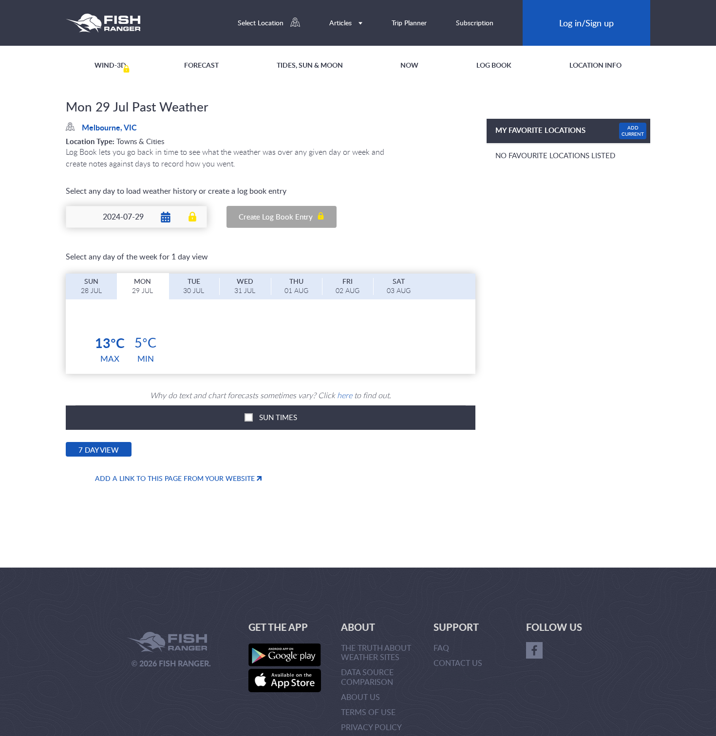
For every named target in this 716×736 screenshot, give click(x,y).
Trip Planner (409, 22)
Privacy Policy (371, 727)
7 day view (98, 450)
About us (360, 697)
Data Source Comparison (367, 677)
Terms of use (368, 712)
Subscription (474, 22)
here (344, 395)
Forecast (201, 65)
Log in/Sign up (586, 23)
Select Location (261, 22)
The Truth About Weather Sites (376, 652)
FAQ (441, 648)
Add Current (633, 130)
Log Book (493, 65)
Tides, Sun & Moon (310, 65)
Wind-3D (110, 65)
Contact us (457, 663)
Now (409, 65)
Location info (595, 65)
